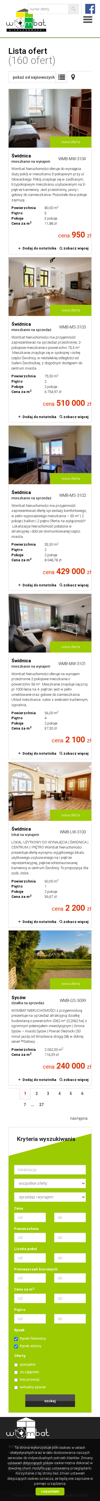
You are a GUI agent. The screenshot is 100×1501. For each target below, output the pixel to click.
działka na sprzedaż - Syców (50, 1008)
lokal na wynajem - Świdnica (50, 844)
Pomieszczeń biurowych (36, 1269)
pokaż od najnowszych (34, 77)
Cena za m (24, 1289)
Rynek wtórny (30, 1346)
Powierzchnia (26, 1229)
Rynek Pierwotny (33, 1338)
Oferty (20, 1356)
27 (41, 1104)
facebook (90, 9)
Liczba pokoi (25, 1249)
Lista (61, 77)
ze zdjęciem (29, 1372)
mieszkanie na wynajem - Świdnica (50, 171)
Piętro (19, 1310)
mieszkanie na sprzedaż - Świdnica (50, 339)
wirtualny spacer (33, 1387)
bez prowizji (29, 1379)
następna (79, 1118)
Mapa (73, 77)
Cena (18, 1208)
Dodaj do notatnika (39, 248)
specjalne (27, 1364)
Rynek (19, 1330)
